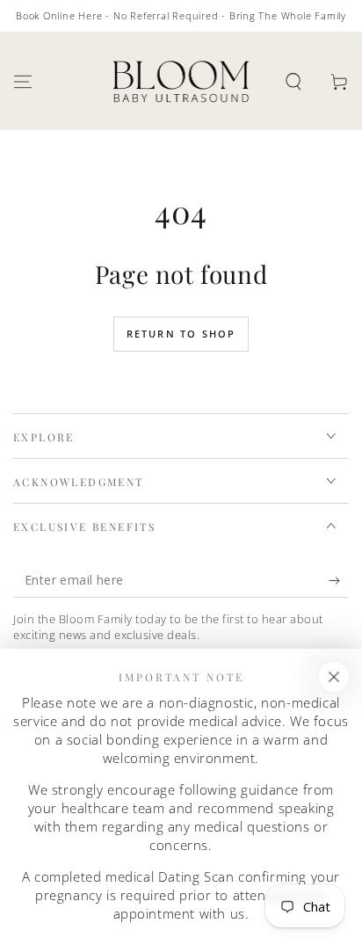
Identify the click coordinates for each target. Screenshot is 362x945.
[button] (293, 82)
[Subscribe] (339, 580)
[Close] (334, 677)
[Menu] (23, 82)
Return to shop (181, 333)
